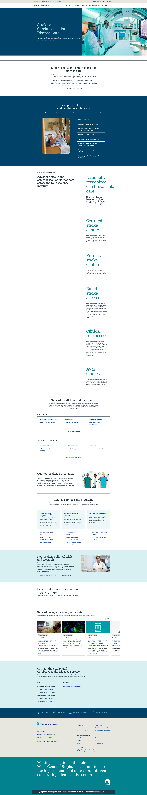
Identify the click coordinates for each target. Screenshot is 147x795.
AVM (44, 445)
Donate (104, 1)
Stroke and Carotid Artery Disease (99, 538)
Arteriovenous (48, 419)
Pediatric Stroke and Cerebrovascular (47, 538)
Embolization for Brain (46, 449)
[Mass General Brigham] (41, 5)
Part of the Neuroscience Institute (72, 88)
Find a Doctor (105, 5)
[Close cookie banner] (108, 792)
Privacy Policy (56, 792)
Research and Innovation (46, 1)
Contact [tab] (61, 57)
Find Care (68, 5)
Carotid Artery (95, 419)
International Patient (71, 686)
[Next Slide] (108, 618)
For (99, 743)
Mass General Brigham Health (49, 741)
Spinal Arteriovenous (94, 423)
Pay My (80, 725)
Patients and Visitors (94, 5)
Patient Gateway (96, 1)
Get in (98, 725)
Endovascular (70, 449)
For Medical (102, 730)
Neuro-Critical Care (71, 533)
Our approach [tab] (41, 57)
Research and (46, 734)
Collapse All (86, 119)
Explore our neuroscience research (46, 575)
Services (36, 10)
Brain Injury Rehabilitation (47, 533)
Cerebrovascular (71, 422)
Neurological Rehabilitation (99, 533)
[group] (49, 638)
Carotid (70, 445)
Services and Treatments (79, 5)
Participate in (101, 728)
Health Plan (36, 1)
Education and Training (57, 1)
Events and (82, 730)
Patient (41, 731)
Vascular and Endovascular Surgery (73, 543)
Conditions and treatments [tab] (51, 57)
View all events (103, 589)
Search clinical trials (64, 575)
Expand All (80, 119)
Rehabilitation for (95, 449)
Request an (83, 728)
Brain (68, 419)
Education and (45, 738)
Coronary (93, 445)
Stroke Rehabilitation (45, 543)
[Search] (112, 5)
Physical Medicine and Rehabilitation (72, 538)
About (79, 738)
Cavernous (47, 422)
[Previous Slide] (106, 618)
